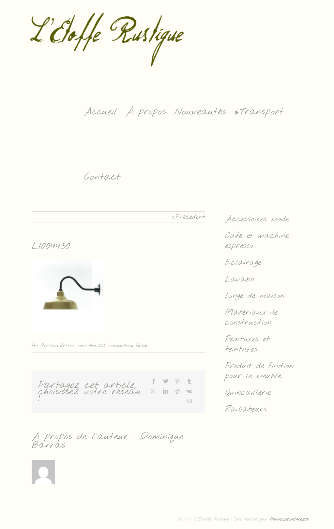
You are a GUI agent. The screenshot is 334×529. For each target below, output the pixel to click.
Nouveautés (200, 111)
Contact (102, 177)
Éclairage (243, 262)
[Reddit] (177, 391)
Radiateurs (246, 409)
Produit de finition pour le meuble (259, 371)
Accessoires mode (257, 219)
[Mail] (189, 400)
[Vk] (189, 391)
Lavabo (239, 279)
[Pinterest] (177, 381)
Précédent (190, 217)
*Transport (259, 111)
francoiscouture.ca (289, 519)
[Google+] (153, 391)
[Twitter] (165, 381)
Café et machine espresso (257, 241)
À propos (146, 111)
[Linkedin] (165, 391)
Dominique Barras (57, 345)
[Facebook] (154, 381)
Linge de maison (255, 296)
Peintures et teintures (247, 344)
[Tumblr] (189, 381)
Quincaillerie (248, 392)
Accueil (100, 111)
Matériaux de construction (251, 317)
